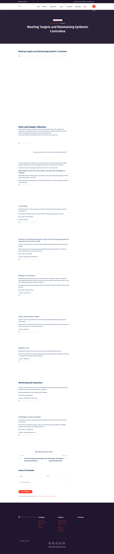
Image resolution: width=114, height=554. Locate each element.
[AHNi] (19, 5)
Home (38, 6)
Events (61, 6)
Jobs (59, 525)
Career (84, 6)
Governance (69, 6)
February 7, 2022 (53, 23)
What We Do (53, 6)
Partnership (78, 6)
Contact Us (40, 524)
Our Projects (60, 527)
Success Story (61, 531)
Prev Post (22, 455)
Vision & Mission (41, 522)
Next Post (64, 455)
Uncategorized (57, 20)
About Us (44, 6)
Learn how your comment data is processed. (46, 496)
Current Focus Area (62, 520)
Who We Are (41, 520)
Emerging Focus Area (62, 522)
